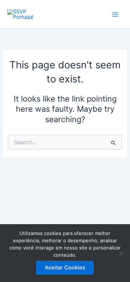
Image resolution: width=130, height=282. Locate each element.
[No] (121, 253)
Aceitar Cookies (65, 267)
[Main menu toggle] (115, 14)
